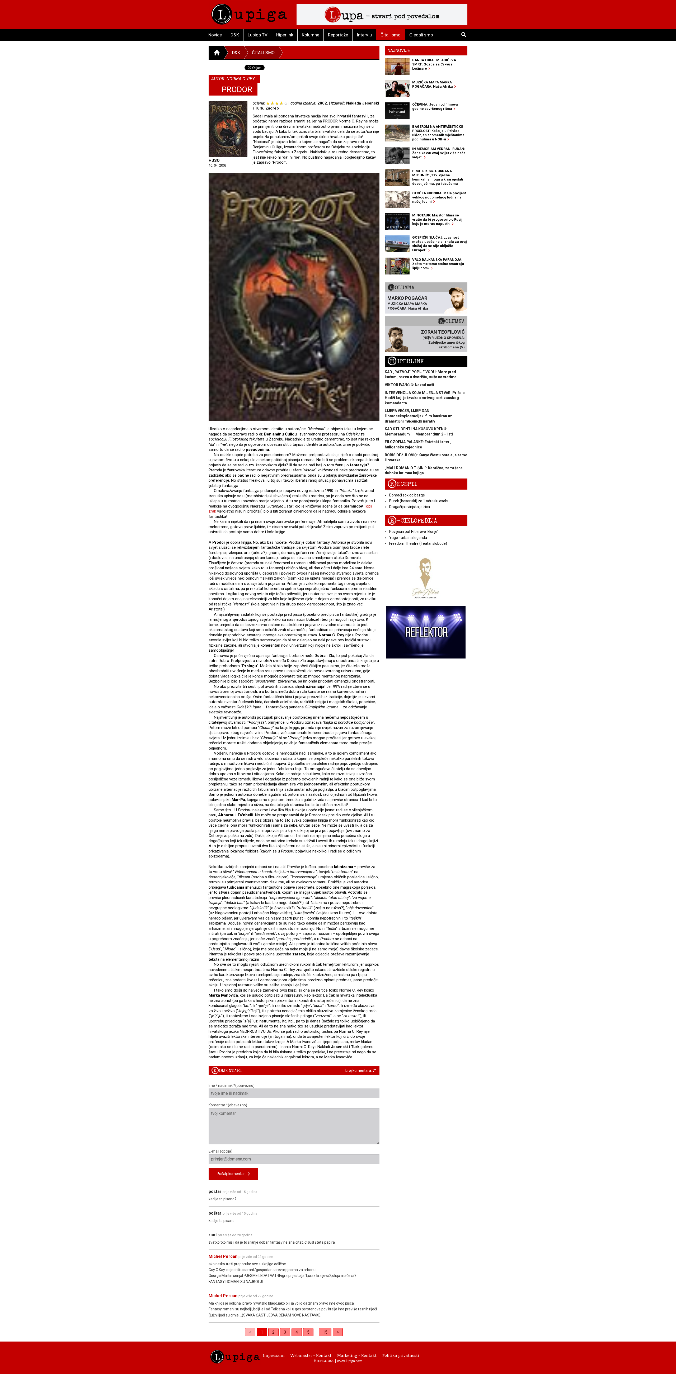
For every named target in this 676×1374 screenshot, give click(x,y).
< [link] (250, 1332)
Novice (215, 34)
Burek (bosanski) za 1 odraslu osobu (419, 501)
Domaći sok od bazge (407, 495)
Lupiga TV (257, 34)
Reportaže (338, 34)
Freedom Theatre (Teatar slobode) (418, 543)
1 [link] (262, 1332)
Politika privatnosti (400, 1355)
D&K (235, 34)
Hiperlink (284, 34)
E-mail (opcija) (220, 1151)
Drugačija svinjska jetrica (409, 507)
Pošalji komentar (232, 1174)
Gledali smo (421, 34)
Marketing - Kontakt (357, 1355)
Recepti (402, 484)
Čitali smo (391, 34)
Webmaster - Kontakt (310, 1355)
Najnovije (398, 50)
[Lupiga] (249, 13)
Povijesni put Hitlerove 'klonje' (413, 531)
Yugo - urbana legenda (408, 538)
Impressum (274, 1355)
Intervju (364, 34)
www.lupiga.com (349, 1361)
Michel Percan (223, 1256)
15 (325, 1332)
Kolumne (310, 34)
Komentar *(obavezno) (228, 1105)
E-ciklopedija (412, 521)
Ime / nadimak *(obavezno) (232, 1085)
